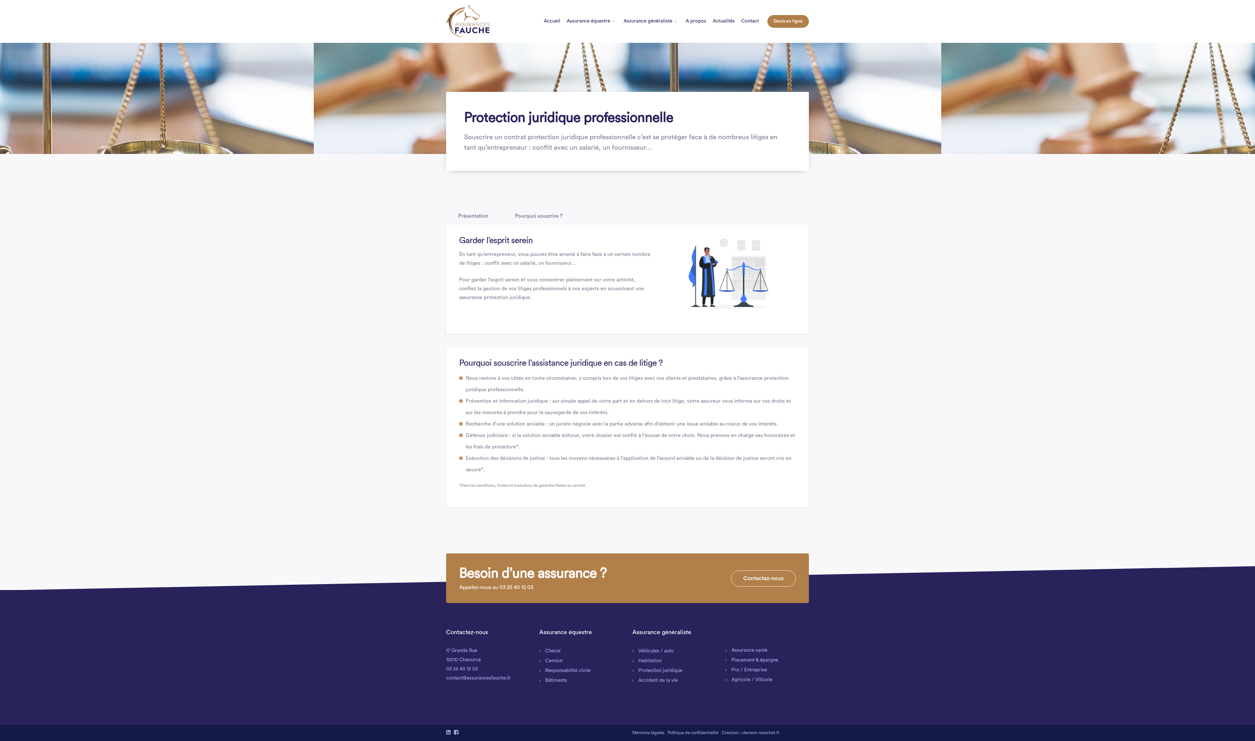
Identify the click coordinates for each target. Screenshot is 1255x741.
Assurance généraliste (648, 21)
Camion (553, 660)
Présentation (473, 216)
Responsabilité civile (568, 670)
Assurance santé (749, 650)
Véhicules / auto (656, 650)
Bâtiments (556, 680)
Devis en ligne (788, 21)
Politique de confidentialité (693, 733)
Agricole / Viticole (751, 679)
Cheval (553, 650)
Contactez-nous (763, 578)
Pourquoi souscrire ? (538, 216)
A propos (696, 21)
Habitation (649, 660)
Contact (750, 21)
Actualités (724, 21)
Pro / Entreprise (749, 669)
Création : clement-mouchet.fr (750, 733)
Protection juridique (660, 670)
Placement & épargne (754, 660)
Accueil (552, 21)
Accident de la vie (658, 680)
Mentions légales (648, 733)
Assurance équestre (588, 21)
